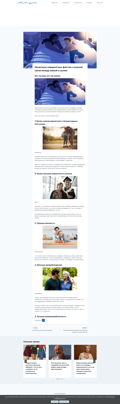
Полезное (89, 2)
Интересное (65, 2)
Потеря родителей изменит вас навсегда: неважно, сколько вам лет (75, 330)
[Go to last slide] (26, 361)
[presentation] (34, 352)
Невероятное (78, 2)
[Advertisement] (60, 16)
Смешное (99, 2)
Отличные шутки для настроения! (42, 329)
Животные (55, 2)
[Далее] (94, 361)
